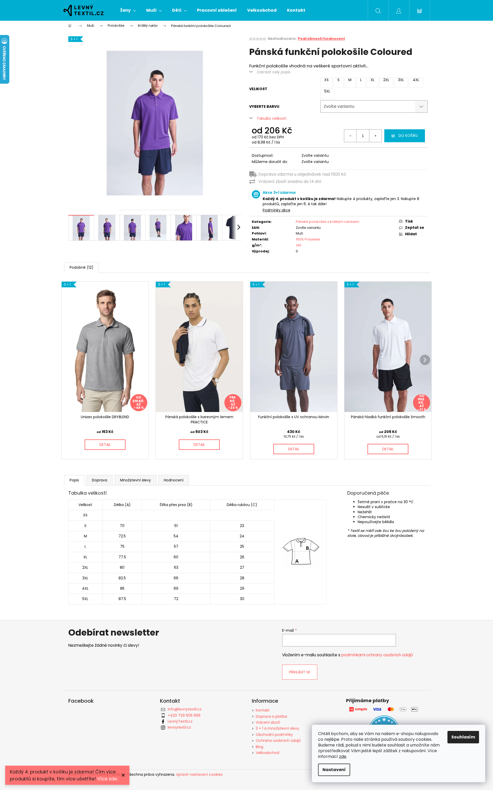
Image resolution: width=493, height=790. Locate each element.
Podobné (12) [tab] (81, 267)
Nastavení (334, 770)
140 (298, 245)
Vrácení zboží (268, 722)
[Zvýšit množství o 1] (375, 136)
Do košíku (408, 135)
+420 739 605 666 (184, 715)
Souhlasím (463, 737)
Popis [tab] (74, 480)
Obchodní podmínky (274, 734)
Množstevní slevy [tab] (135, 480)
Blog (259, 746)
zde (342, 756)
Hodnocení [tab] (173, 480)
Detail (105, 444)
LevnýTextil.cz (180, 721)
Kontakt (263, 710)
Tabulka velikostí (271, 118)
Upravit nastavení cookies (199, 774)
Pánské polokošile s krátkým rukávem (327, 221)
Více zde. (107, 778)
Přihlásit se (299, 672)
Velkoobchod (267, 752)
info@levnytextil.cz (185, 709)
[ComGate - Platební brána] (384, 709)
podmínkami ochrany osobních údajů (377, 655)
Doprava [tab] (99, 480)
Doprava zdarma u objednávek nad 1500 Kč (302, 174)
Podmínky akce (276, 210)
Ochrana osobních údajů (278, 740)
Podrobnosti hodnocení (321, 38)
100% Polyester (308, 239)
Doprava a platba (271, 716)
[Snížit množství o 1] (350, 136)
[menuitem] (128, 10)
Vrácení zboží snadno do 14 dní (289, 181)
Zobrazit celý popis (273, 72)
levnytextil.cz (179, 727)
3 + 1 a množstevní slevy (277, 728)
